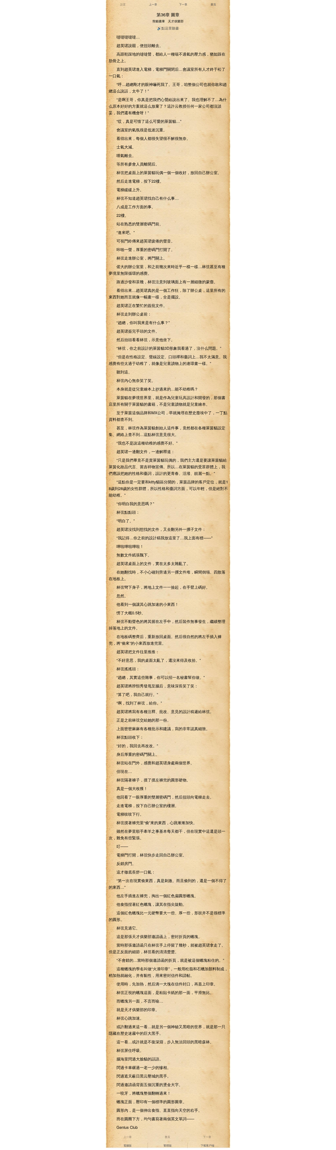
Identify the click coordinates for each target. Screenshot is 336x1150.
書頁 (213, 4)
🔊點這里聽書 (168, 28)
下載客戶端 (207, 1145)
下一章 (183, 4)
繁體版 (168, 1145)
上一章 (153, 4)
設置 (123, 4)
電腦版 (127, 1145)
